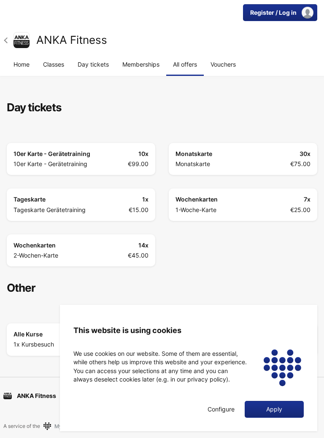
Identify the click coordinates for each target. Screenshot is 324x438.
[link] (22, 40)
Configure (221, 409)
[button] (8, 40)
